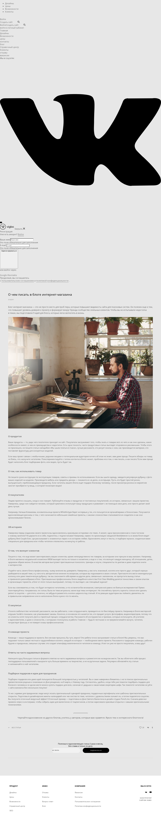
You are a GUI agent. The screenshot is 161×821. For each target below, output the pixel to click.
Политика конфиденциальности (88, 806)
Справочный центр (9, 47)
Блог (44, 806)
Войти (3, 19)
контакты (4, 41)
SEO (11, 811)
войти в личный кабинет (12, 27)
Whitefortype (66, 512)
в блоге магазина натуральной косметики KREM (30, 559)
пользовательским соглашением (18, 280)
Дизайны (9, 3)
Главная (4, 30)
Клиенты (9, 11)
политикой (41, 280)
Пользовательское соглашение (87, 802)
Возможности (11, 9)
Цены (7, 6)
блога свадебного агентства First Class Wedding (93, 579)
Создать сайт (6, 22)
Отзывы (45, 792)
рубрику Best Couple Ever (19, 538)
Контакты (78, 797)
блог (2, 44)
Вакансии (79, 792)
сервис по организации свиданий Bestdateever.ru (107, 535)
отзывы (3, 52)
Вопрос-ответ (47, 802)
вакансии (4, 55)
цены (2, 38)
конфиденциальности (57, 280)
